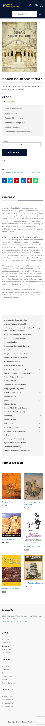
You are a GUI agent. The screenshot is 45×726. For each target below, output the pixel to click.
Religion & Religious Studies (15, 431)
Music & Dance (10, 404)
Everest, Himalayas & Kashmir (16, 357)
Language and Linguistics (14, 389)
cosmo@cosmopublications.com (14, 621)
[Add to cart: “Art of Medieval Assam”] (27, 579)
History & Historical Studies (15, 369)
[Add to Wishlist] (4, 161)
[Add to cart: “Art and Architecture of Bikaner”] (27, 498)
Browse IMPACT (8, 703)
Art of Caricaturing (32, 547)
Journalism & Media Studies (15, 385)
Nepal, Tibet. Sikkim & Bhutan (15, 408)
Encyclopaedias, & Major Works (16, 354)
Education (8, 350)
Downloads (6, 653)
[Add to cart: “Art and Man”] (5, 498)
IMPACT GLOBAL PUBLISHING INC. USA (19, 373)
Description (8, 197)
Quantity (5, 141)
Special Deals (7, 649)
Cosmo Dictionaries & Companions (17, 334)
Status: (5, 101)
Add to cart (14, 152)
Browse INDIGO (8, 706)
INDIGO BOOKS (10, 381)
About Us (5, 639)
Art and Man (7, 502)
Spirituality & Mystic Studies (15, 443)
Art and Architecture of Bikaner (33, 503)
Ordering (5, 669)
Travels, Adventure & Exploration (17, 450)
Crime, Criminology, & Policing (15, 338)
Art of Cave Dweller (10, 589)
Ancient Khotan (8, 539)
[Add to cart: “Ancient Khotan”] (5, 535)
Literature (8, 400)
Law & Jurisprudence (12, 392)
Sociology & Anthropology (14, 439)
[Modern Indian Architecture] (4, 180)
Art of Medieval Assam (33, 583)
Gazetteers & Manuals (12, 361)
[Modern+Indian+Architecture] (10, 180)
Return (4, 679)
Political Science (10, 419)
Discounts (6, 646)
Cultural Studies (10, 342)
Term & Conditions (9, 683)
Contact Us (6, 643)
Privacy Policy (7, 676)
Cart (3, 673)
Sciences (7, 435)
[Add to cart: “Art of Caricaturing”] (27, 542)
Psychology (8, 423)
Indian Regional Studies (13, 377)
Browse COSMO (8, 700)
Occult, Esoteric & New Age (15, 412)
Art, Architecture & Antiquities (22, 172)
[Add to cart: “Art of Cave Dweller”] (5, 584)
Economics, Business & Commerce (17, 346)
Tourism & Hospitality (12, 447)
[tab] (10, 198)
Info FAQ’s (6, 666)
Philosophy (8, 416)
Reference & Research (13, 427)
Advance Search (40, 14)
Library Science (10, 396)
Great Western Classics (13, 365)
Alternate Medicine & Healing (15, 320)
